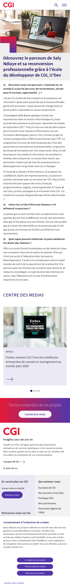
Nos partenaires (47, 503)
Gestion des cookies (14, 582)
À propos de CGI (47, 487)
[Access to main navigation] (64, 5)
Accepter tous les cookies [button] (35, 560)
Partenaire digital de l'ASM (49, 510)
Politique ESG (45, 498)
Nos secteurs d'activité (50, 492)
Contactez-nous (35, 414)
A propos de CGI (11, 461)
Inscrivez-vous (12, 494)
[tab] (31, 391)
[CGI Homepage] (8, 5)
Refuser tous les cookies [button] (35, 573)
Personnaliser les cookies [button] (35, 566)
